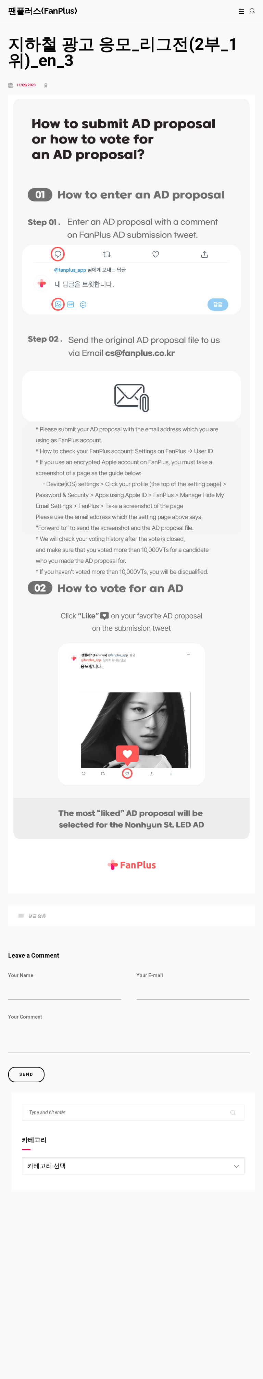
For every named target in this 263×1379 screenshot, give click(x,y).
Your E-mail (150, 975)
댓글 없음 (37, 916)
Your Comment (25, 1017)
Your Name (20, 975)
